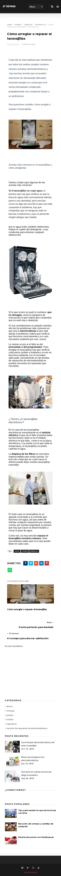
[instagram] (33, 868)
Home (9, 25)
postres (10, 715)
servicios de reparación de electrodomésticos (27, 728)
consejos (28, 25)
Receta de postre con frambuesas (36, 837)
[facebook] (22, 868)
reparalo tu (40, 25)
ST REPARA (9, 6)
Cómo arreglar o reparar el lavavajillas (27, 609)
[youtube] (38, 868)
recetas (10, 719)
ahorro (18, 25)
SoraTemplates (30, 872)
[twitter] (28, 868)
